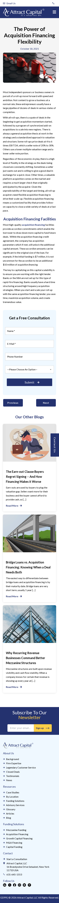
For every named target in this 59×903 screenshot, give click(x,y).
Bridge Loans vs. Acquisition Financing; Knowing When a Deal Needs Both (28, 567)
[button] (54, 12)
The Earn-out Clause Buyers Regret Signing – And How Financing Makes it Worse (25, 476)
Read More (12, 505)
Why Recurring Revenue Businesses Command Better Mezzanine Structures (25, 658)
